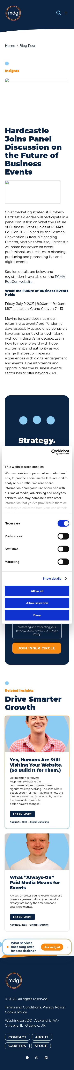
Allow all (37, 591)
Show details (52, 578)
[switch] (63, 536)
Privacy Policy (54, 1007)
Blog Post (27, 45)
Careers (17, 1046)
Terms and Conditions (23, 1007)
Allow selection (37, 603)
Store (41, 1046)
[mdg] (13, 13)
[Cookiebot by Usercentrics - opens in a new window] (52, 452)
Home (10, 45)
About (42, 1037)
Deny (37, 615)
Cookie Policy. (16, 1012)
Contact (17, 1037)
